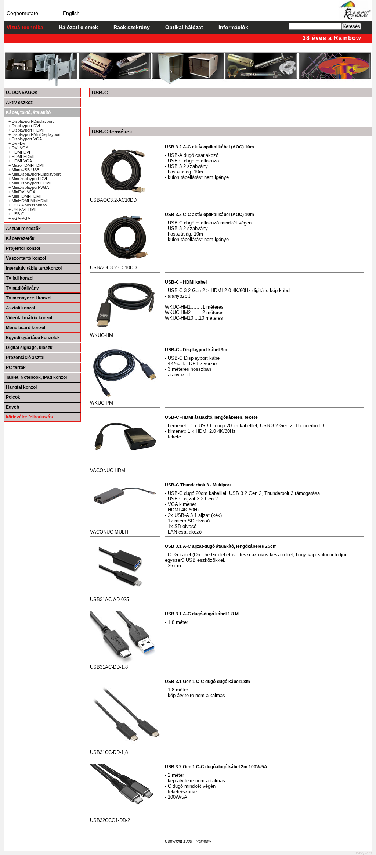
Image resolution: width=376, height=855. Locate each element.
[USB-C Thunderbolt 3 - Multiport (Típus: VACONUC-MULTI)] (125, 485)
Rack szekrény (131, 27)
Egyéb (12, 407)
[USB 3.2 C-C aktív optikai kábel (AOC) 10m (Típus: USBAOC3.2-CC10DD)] (125, 215)
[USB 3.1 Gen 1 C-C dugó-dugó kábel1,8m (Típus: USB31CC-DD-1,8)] (125, 682)
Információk (233, 27)
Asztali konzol (20, 307)
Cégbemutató (22, 13)
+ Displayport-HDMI (26, 130)
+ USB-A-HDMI (22, 209)
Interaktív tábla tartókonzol (34, 268)
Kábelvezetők (20, 238)
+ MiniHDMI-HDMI (24, 196)
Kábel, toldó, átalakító (28, 112)
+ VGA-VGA (19, 218)
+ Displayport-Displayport (31, 121)
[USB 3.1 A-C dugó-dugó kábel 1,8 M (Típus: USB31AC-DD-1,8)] (125, 614)
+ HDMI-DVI (19, 152)
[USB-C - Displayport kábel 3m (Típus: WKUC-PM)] (125, 350)
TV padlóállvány (22, 288)
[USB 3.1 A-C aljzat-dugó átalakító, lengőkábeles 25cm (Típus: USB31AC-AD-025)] (125, 546)
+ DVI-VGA (18, 148)
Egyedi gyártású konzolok (33, 337)
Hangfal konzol (21, 387)
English (71, 13)
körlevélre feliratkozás (29, 417)
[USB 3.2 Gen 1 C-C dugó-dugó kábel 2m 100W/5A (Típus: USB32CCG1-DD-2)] (125, 767)
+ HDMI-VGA (20, 161)
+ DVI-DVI (17, 143)
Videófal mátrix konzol (29, 317)
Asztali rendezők (23, 228)
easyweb (364, 853)
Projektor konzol (23, 248)
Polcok (13, 397)
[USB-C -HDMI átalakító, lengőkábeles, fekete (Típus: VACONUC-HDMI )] (125, 417)
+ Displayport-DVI (24, 125)
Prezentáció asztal (25, 357)
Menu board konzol (25, 327)
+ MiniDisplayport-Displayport (34, 174)
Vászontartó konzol (26, 258)
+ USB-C (16, 214)
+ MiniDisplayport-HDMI (29, 183)
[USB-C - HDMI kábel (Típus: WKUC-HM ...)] (125, 282)
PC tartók (16, 367)
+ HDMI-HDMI (21, 156)
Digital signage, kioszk (29, 347)
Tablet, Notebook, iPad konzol (36, 377)
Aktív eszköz (19, 102)
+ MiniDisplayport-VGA (28, 187)
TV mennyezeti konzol (28, 298)
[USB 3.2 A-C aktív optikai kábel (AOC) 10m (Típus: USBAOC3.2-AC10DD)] (125, 147)
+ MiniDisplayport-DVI (27, 178)
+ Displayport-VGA (25, 139)
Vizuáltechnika (25, 27)
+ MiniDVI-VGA (21, 192)
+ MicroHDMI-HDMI (26, 165)
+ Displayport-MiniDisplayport (34, 134)
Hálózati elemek (78, 27)
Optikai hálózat (184, 27)
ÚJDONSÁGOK (22, 92)
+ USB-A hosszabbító (27, 205)
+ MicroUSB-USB (23, 170)
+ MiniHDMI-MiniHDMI (28, 200)
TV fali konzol (19, 278)
